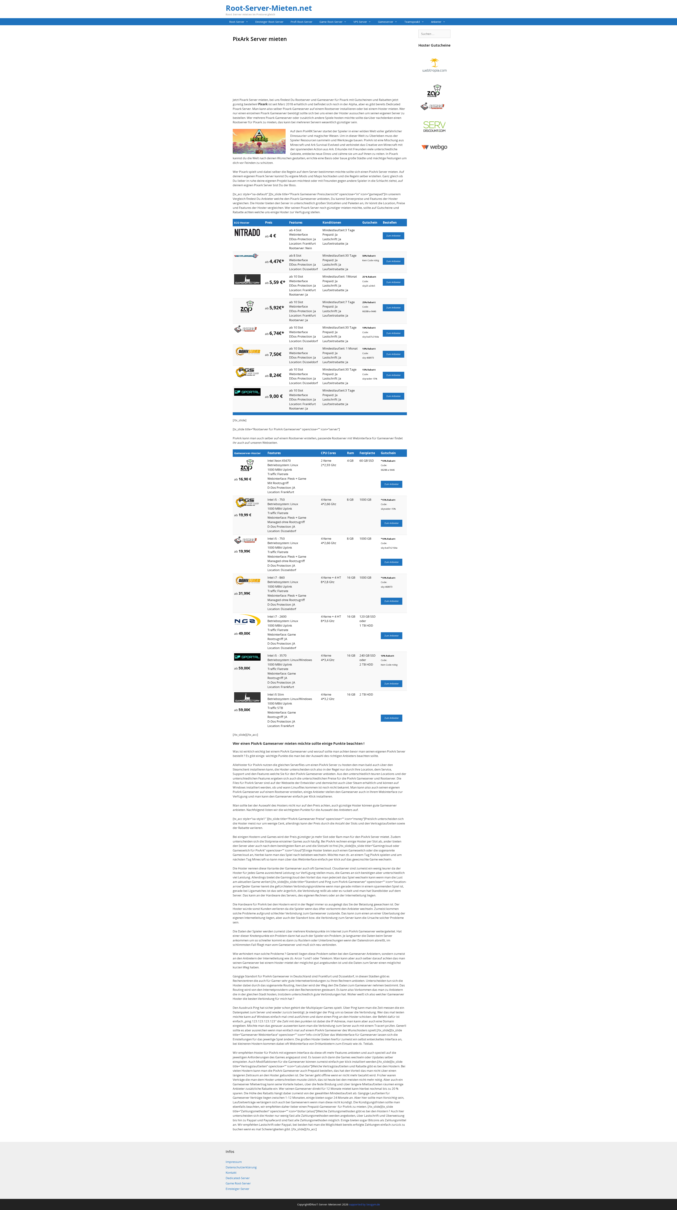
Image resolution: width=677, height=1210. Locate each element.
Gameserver (385, 21)
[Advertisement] (320, 73)
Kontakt (231, 1172)
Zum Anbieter (393, 235)
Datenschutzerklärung (241, 1167)
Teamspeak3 (412, 21)
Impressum (234, 1162)
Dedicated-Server (238, 1178)
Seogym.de (373, 1204)
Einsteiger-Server (237, 1189)
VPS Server (360, 21)
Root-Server (236, 21)
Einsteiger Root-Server (269, 21)
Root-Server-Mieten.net (269, 8)
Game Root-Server (331, 21)
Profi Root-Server (301, 21)
